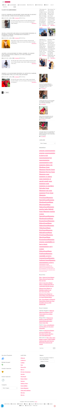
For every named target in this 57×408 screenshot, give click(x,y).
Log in (36, 401)
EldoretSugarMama (45, 251)
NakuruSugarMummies (46, 207)
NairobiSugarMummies (46, 200)
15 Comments (43, 136)
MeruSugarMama (44, 204)
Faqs (22, 364)
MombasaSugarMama (46, 202)
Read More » (34, 23)
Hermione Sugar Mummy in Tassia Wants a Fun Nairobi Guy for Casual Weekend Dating (46, 295)
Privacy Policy (24, 378)
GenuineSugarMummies (46, 258)
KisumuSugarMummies (46, 239)
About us (23, 358)
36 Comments (16, 58)
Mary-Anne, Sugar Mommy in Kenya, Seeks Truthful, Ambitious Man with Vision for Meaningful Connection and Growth (47, 341)
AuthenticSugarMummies (47, 260)
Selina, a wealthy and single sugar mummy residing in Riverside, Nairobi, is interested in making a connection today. (19, 34)
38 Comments (16, 38)
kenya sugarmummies (42, 268)
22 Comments (16, 18)
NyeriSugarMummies (46, 197)
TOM (49, 27)
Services (23, 381)
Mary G (22, 369)
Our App (23, 374)
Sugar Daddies (24, 385)
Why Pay (23, 392)
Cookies (22, 362)
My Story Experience (26, 371)
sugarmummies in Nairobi (44, 265)
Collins (49, 60)
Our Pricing (23, 376)
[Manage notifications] (55, 406)
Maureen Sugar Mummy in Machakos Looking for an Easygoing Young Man (45, 290)
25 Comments (16, 76)
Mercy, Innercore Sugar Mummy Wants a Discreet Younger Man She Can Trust (46, 279)
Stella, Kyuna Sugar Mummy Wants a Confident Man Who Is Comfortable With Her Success (46, 284)
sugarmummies (44, 162)
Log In (52, 4)
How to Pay (23, 367)
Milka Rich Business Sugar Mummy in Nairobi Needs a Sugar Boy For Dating (46, 117)
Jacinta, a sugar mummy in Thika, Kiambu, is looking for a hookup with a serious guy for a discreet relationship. (18, 55)
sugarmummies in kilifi (44, 264)
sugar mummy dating (49, 268)
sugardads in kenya (45, 256)
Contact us (23, 360)
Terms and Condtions (26, 390)
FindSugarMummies (45, 253)
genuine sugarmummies (47, 150)
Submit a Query (24, 383)
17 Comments (43, 88)
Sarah (40, 58)
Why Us (22, 395)
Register (42, 365)
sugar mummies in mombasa (43, 271)
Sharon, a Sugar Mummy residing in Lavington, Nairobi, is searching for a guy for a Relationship (19, 74)
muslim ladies (43, 209)
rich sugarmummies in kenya (48, 267)
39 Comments (43, 119)
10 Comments (43, 104)
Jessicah (40, 27)
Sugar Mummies (24, 388)
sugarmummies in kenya (46, 262)
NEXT (7, 92)
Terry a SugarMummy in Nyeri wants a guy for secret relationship (46, 326)
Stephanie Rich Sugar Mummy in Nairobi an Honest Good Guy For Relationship (46, 101)
